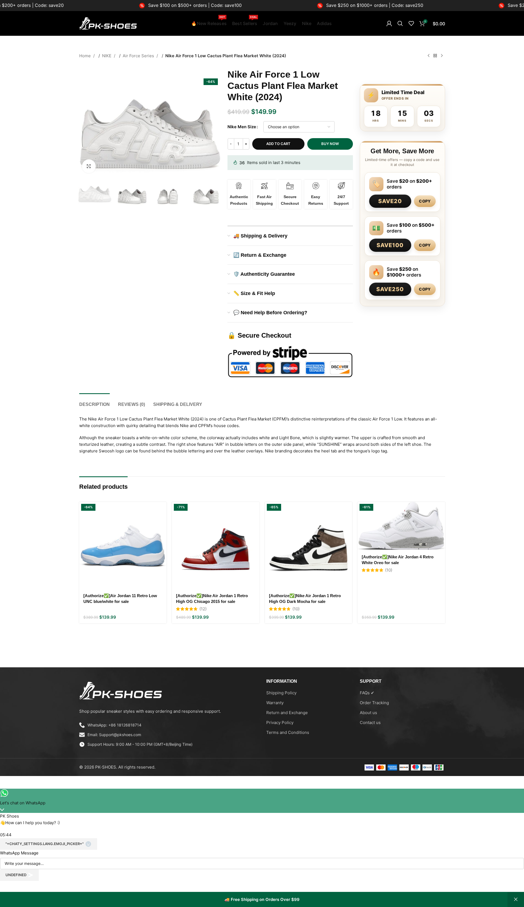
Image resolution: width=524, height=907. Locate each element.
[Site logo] (108, 23)
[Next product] (441, 56)
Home (85, 55)
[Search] (400, 23)
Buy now (330, 143)
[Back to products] (435, 56)
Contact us (370, 722)
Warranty (275, 702)
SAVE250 (390, 289)
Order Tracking (374, 702)
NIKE (107, 55)
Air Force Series (139, 55)
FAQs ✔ (367, 692)
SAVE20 (390, 201)
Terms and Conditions (287, 732)
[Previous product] (428, 56)
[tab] (94, 401)
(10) (296, 609)
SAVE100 (390, 245)
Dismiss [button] (515, 899)
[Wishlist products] (411, 23)
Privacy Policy (279, 722)
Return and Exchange (287, 712)
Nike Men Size (241, 126)
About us (368, 712)
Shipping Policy (281, 692)
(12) (203, 609)
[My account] (389, 23)
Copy (424, 201)
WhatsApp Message (19, 853)
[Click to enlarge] (89, 166)
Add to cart (278, 143)
